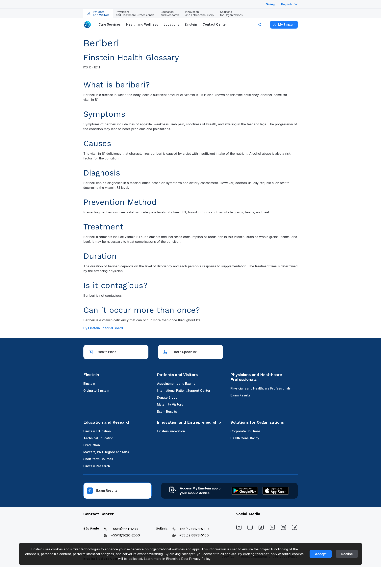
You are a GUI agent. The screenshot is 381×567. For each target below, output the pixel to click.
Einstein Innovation (171, 431)
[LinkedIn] (250, 527)
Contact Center (215, 24)
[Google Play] (245, 491)
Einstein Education (97, 431)
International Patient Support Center (183, 390)
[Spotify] (283, 527)
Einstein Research (96, 466)
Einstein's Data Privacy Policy (188, 559)
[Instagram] (239, 527)
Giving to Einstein (96, 390)
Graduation (91, 445)
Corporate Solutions (245, 431)
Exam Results (167, 411)
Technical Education (98, 438)
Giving (270, 4)
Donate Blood (167, 397)
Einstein (191, 24)
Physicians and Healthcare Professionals (260, 388)
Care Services (109, 24)
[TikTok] (261, 527)
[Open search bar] (260, 25)
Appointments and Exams (176, 384)
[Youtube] (272, 527)
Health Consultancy (244, 438)
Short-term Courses (98, 459)
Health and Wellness (142, 24)
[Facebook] (294, 527)
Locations (171, 24)
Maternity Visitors (170, 404)
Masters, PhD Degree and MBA (106, 452)
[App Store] (276, 491)
